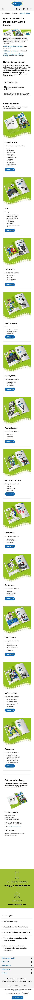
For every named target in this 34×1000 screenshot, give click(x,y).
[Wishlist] (24, 9)
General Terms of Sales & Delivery (16, 979)
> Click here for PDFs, (9, 51)
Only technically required (13, 993)
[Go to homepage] (17, 3)
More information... (17, 990)
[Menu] (3, 9)
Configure (25, 993)
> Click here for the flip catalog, (13, 46)
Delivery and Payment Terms (10, 981)
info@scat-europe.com (15, 827)
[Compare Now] (20, 9)
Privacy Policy (23, 981)
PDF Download (10, 169)
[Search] (16, 9)
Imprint (30, 981)
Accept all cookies (17, 997)
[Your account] (28, 9)
